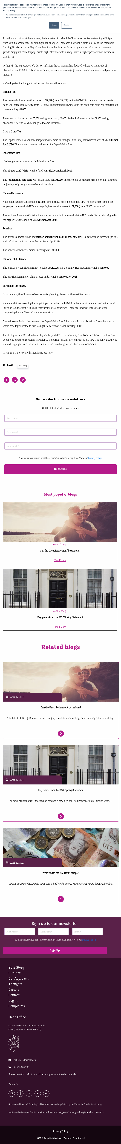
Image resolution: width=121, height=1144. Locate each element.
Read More (60, 560)
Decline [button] (66, 25)
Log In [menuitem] (13, 1000)
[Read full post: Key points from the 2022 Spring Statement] (60, 588)
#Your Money (23, 365)
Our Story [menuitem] (15, 973)
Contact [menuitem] (14, 995)
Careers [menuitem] (14, 989)
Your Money (59, 544)
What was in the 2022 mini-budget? (60, 873)
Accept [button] (54, 25)
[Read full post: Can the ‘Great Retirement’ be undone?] (60, 522)
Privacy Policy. (95, 458)
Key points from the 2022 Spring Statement (60, 617)
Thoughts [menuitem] (15, 984)
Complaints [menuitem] (17, 1006)
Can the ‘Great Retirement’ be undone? (60, 551)
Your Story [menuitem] (16, 967)
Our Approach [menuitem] (19, 978)
